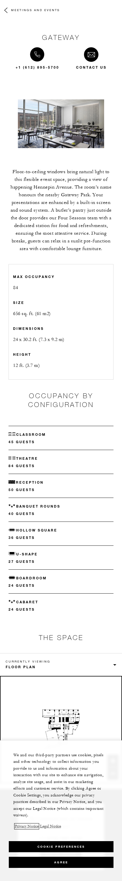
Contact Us (91, 67)
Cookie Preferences (61, 847)
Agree (61, 862)
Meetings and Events (35, 10)
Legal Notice (50, 826)
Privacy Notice (27, 826)
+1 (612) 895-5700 (37, 67)
